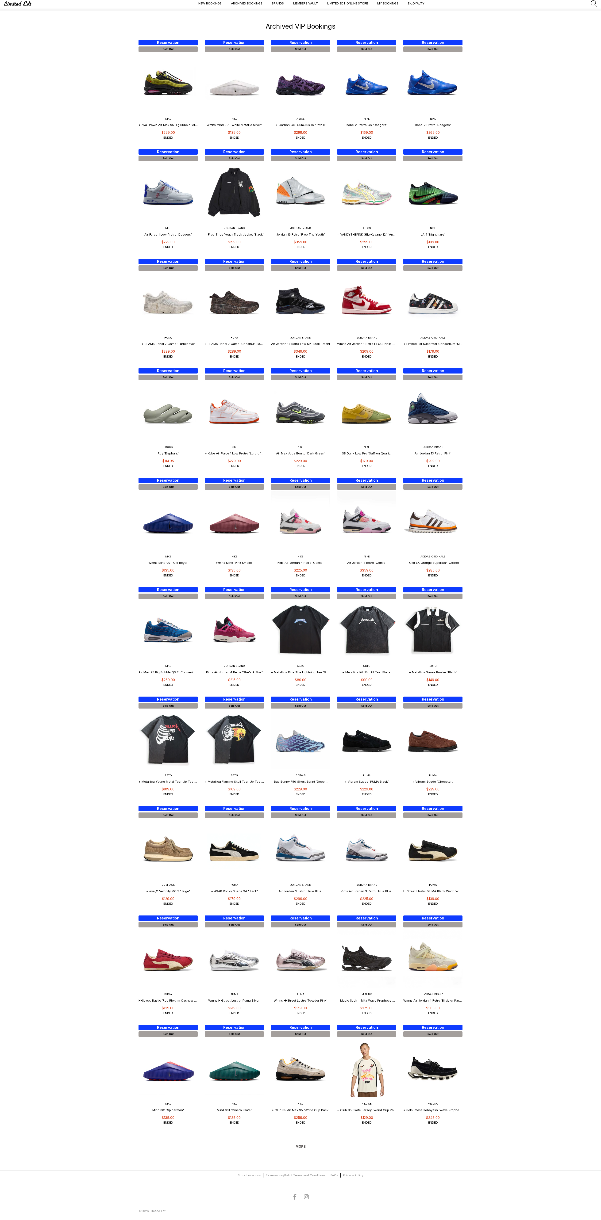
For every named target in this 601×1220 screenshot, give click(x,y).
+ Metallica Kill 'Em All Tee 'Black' (366, 672)
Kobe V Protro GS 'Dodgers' (367, 125)
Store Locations (249, 1175)
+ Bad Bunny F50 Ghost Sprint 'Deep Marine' (300, 781)
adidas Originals (433, 337)
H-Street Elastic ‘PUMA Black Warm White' (432, 891)
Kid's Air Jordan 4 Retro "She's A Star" (234, 672)
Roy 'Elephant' (168, 453)
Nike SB (367, 1103)
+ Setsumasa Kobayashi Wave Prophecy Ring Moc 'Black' (432, 1110)
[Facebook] (295, 1196)
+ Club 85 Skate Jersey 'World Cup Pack (366, 1110)
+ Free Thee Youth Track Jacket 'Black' (234, 234)
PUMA (367, 775)
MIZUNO (367, 994)
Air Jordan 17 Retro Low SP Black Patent (300, 344)
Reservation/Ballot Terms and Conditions (296, 1175)
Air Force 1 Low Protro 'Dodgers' (168, 234)
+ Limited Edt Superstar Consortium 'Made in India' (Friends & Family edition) (432, 344)
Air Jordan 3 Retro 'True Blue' (300, 891)
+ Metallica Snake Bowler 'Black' (433, 672)
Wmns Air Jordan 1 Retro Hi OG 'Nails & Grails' (366, 344)
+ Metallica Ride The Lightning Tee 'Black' (300, 672)
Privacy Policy (353, 1175)
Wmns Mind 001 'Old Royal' (168, 562)
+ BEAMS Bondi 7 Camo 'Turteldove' (168, 344)
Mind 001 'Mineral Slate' (234, 1110)
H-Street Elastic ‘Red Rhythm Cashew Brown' (168, 1000)
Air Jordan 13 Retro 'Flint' (433, 453)
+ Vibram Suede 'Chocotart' (433, 781)
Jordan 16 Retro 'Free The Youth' (300, 234)
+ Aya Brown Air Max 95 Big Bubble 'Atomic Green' (168, 125)
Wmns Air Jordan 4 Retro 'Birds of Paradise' (432, 1000)
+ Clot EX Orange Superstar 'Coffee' (433, 562)
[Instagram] (306, 1196)
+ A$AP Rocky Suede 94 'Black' (234, 891)
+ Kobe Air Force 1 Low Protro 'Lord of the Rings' (234, 453)
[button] (594, 3)
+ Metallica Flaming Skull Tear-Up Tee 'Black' (234, 781)
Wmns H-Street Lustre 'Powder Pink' (300, 1000)
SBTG (300, 665)
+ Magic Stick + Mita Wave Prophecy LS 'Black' (366, 1000)
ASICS (301, 118)
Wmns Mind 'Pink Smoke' (234, 562)
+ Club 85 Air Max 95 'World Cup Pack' (300, 1110)
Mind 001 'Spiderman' (168, 1110)
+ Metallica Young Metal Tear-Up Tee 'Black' (168, 781)
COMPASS (168, 884)
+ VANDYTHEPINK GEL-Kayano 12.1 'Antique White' (366, 234)
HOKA (168, 337)
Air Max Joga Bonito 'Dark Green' (300, 453)
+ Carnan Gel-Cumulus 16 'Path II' (301, 125)
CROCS (168, 447)
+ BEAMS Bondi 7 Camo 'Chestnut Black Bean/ (234, 344)
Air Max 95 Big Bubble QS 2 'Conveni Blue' (168, 672)
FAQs (334, 1175)
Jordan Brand (234, 228)
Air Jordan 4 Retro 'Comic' (366, 562)
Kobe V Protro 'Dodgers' (433, 125)
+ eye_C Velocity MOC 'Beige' (168, 891)
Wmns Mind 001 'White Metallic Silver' (234, 125)
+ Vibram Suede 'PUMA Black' (367, 781)
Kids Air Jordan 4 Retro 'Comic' (300, 562)
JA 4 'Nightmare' (433, 234)
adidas (301, 775)
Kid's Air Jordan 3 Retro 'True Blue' (367, 891)
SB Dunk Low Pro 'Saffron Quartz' (367, 453)
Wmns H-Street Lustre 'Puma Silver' (234, 1000)
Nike (168, 118)
